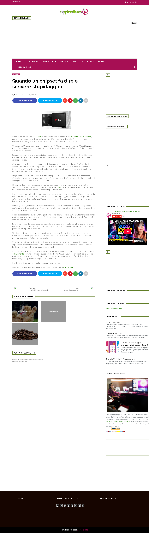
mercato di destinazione (81, 136)
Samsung (16, 74)
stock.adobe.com (70, 267)
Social (63, 61)
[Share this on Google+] (65, 100)
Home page (16, 1)
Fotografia (88, 61)
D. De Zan (17, 95)
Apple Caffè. (83, 530)
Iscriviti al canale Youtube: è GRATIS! (127, 211)
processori (37, 136)
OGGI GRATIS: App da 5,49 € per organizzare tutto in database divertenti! (134, 344)
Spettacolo (49, 61)
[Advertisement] (74, 40)
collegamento (18, 254)
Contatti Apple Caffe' (113, 322)
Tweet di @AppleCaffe (114, 308)
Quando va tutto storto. (114, 333)
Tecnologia (31, 61)
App (74, 61)
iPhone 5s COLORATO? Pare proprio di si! (120, 359)
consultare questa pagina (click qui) (118, 421)
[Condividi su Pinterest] (85, 100)
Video (101, 61)
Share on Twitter (51, 100)
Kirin (59, 187)
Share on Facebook (25, 100)
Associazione (24, 67)
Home (18, 61)
